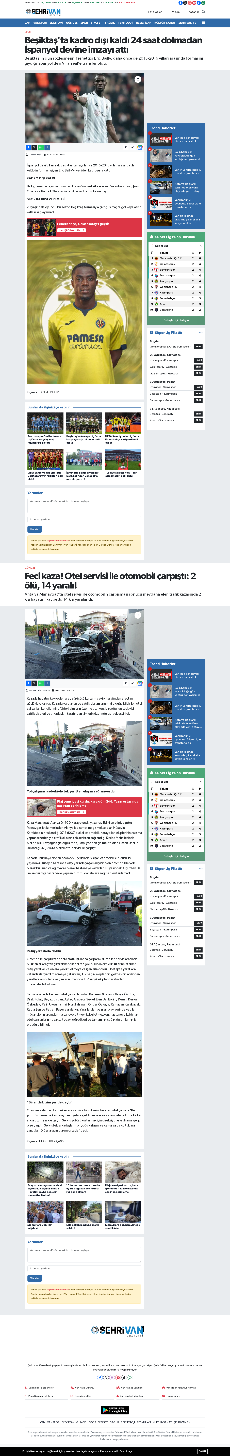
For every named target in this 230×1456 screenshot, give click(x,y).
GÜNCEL (72, 22)
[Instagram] (112, 1377)
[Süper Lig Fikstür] (201, 332)
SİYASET (96, 22)
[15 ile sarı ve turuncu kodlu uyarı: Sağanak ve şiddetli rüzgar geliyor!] (84, 1172)
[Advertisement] (176, 96)
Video (176, 12)
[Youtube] (118, 1377)
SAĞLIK (110, 22)
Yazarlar (194, 12)
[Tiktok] (124, 1377)
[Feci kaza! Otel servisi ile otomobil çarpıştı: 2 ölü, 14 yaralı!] (84, 644)
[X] (106, 1377)
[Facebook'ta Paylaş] (28, 147)
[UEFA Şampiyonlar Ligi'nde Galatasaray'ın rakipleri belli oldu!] (45, 459)
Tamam (202, 1451)
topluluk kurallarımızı (58, 540)
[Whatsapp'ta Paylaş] (41, 147)
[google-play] (115, 1410)
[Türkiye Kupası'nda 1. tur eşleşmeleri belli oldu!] (123, 459)
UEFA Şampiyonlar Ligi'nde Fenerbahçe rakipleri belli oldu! (122, 439)
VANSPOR (40, 22)
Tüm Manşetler (82, 1396)
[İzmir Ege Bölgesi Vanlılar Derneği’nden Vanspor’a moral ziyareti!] (84, 459)
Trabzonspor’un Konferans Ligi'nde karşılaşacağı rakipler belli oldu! (44, 439)
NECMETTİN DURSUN (39, 690)
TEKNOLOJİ (125, 22)
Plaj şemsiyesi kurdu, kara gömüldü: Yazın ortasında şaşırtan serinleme (121, 1188)
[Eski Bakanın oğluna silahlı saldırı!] (84, 1211)
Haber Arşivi (173, 1396)
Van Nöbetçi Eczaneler (41, 1387)
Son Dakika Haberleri (131, 1396)
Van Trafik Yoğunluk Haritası (181, 1387)
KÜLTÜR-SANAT (165, 22)
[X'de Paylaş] (34, 147)
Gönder (35, 529)
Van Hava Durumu (84, 1387)
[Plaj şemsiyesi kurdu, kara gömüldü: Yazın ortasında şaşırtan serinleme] (123, 1172)
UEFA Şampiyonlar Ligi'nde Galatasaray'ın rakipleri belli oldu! (45, 475)
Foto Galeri (155, 12)
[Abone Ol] (140, 147)
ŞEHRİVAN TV (187, 22)
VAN (27, 22)
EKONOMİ (56, 22)
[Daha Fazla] (47, 147)
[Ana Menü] (203, 23)
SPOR (84, 22)
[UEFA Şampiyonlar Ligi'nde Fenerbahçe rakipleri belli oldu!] (123, 423)
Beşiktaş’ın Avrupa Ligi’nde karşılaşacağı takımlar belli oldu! (83, 439)
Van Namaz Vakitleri (131, 1387)
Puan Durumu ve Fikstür (41, 1396)
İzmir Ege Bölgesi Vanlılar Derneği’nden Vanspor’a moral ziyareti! (82, 475)
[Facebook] (100, 1377)
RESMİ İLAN (144, 22)
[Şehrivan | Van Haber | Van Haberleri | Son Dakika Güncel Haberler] (44, 12)
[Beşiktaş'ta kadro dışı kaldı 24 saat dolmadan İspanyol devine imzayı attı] (84, 108)
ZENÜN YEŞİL (35, 155)
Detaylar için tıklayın (176, 320)
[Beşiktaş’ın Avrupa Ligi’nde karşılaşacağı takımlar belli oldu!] (84, 423)
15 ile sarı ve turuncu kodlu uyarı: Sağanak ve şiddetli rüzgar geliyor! (83, 1188)
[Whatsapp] (130, 1377)
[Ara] (203, 12)
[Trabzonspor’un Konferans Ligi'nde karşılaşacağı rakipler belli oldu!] (45, 423)
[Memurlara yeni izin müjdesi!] (45, 1211)
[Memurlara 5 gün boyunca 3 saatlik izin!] (123, 1211)
